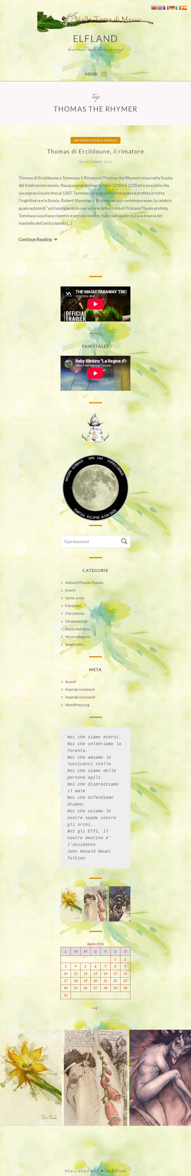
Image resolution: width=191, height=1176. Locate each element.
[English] (160, 7)
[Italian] (178, 7)
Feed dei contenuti (80, 689)
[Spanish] (184, 7)
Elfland (95, 38)
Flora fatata (74, 613)
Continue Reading (35, 239)
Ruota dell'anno (77, 629)
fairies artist (74, 598)
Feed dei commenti (80, 697)
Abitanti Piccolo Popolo (95, 140)
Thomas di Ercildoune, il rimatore (95, 151)
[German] (172, 7)
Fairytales (73, 605)
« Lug (94, 1008)
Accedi (70, 681)
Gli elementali (76, 621)
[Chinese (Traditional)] (154, 7)
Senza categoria (77, 636)
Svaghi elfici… (76, 644)
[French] (166, 7)
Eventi (70, 590)
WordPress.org (77, 704)
